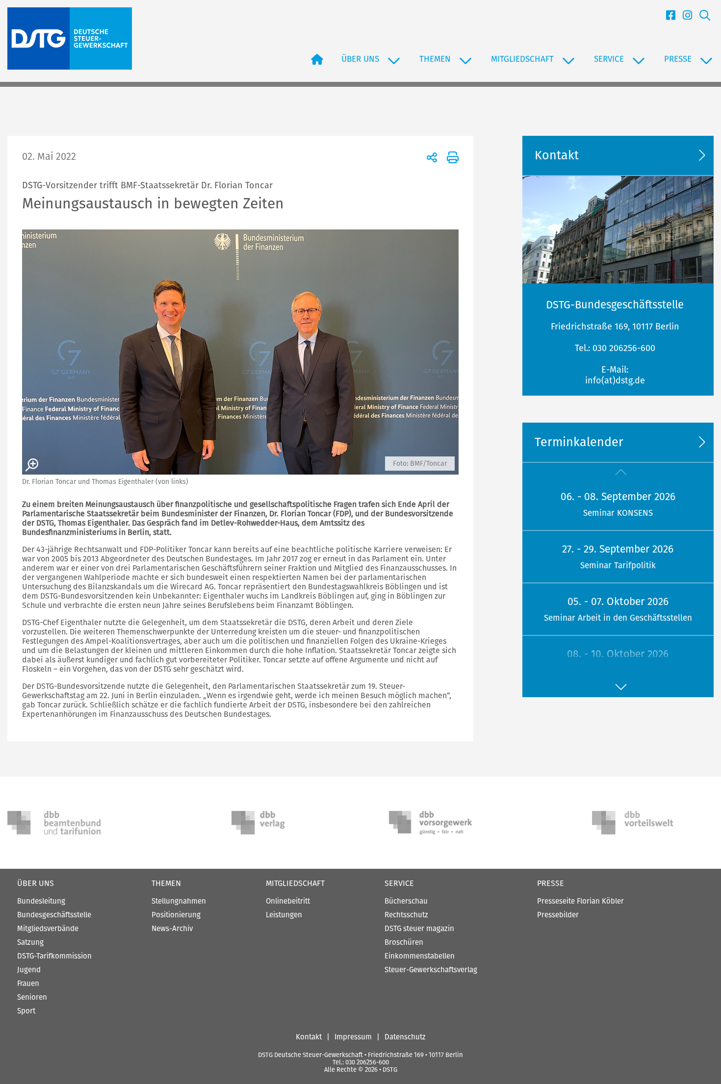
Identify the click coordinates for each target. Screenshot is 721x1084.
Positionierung (176, 914)
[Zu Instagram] (683, 18)
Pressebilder (558, 914)
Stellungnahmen (179, 901)
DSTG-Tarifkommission (54, 956)
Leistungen (284, 914)
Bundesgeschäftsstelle (54, 914)
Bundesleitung (41, 901)
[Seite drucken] (451, 157)
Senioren (32, 997)
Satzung (30, 942)
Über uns (35, 883)
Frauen (28, 983)
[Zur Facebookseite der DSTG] (667, 18)
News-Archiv (172, 928)
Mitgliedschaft (295, 883)
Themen (166, 883)
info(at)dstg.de (615, 380)
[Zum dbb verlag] (278, 822)
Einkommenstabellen (420, 956)
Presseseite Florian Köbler (580, 901)
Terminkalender (579, 442)
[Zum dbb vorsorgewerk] (435, 822)
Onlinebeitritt (288, 901)
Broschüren (404, 942)
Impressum (353, 1037)
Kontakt (309, 1037)
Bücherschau (406, 901)
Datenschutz (405, 1037)
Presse (550, 883)
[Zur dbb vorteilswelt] (638, 822)
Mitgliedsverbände (47, 928)
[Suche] (701, 18)
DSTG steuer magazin (419, 928)
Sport (26, 1011)
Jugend (29, 969)
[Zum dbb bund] (54, 822)
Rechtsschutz (406, 914)
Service (399, 883)
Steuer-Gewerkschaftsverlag (431, 969)
